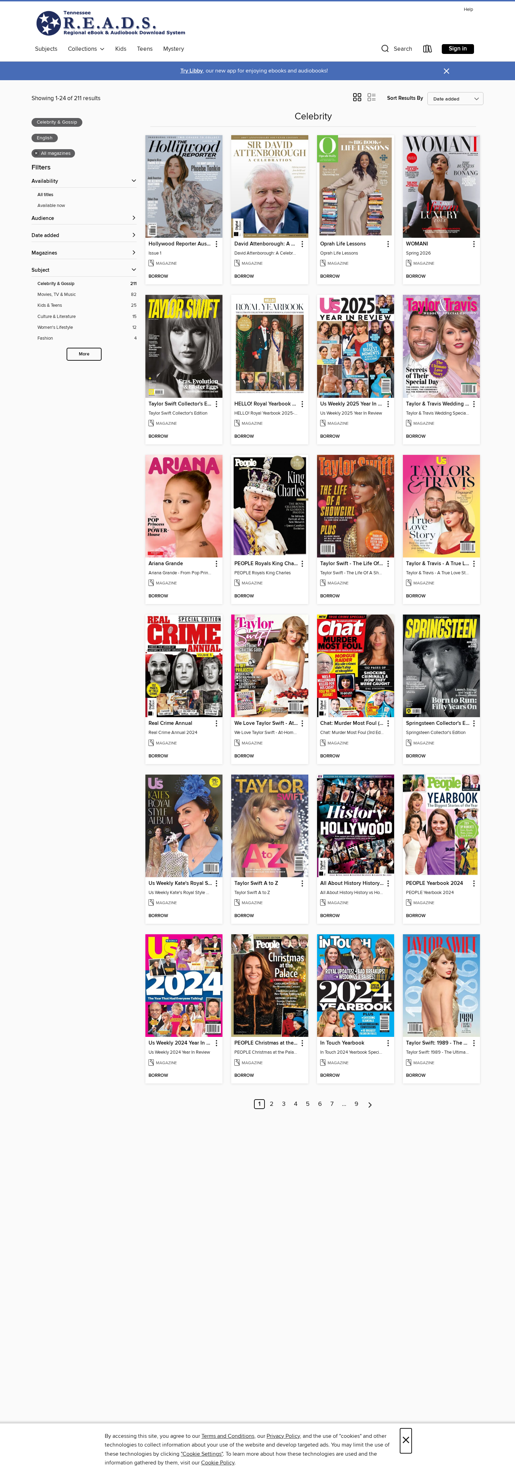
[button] (396, 50)
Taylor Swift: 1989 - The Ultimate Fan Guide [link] (438, 1043)
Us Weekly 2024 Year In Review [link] (181, 1043)
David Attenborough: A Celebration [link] (266, 244)
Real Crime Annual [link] (170, 723)
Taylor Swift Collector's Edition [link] (181, 404)
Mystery (173, 49)
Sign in (458, 49)
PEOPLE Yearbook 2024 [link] (434, 883)
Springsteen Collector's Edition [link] (438, 723)
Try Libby (191, 71)
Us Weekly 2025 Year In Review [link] (352, 404)
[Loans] (427, 50)
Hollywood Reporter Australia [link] (181, 244)
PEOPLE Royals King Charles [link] (266, 564)
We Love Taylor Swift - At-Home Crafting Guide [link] (266, 723)
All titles (45, 195)
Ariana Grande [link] (166, 564)
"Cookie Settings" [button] (202, 1453)
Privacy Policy (283, 1436)
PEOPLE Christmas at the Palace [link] (266, 1043)
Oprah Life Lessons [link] (343, 244)
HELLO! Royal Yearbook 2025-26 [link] (266, 404)
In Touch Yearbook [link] (342, 1043)
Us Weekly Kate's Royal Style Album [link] (181, 883)
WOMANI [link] (417, 244)
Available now (51, 205)
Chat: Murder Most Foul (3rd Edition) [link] (352, 723)
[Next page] (370, 1104)
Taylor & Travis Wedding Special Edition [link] (438, 404)
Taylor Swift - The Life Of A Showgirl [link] (352, 564)
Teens (145, 49)
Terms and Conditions (227, 1436)
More (84, 354)
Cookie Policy (217, 1462)
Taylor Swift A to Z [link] (256, 883)
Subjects (46, 49)
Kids (120, 49)
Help (468, 9)
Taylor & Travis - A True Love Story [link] (438, 564)
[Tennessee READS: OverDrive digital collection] (112, 23)
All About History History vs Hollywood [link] (352, 883)
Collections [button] (84, 49)
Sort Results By (405, 98)
